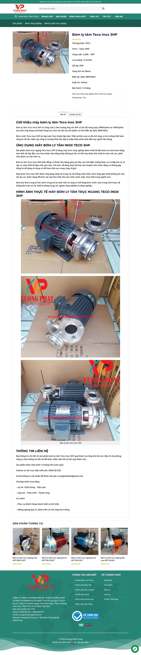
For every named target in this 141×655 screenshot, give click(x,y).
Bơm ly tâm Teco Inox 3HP (28, 127)
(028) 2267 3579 (28, 609)
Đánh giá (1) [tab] (75, 115)
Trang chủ (47, 16)
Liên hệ (119, 16)
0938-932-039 (25, 612)
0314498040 (26, 600)
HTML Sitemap (111, 599)
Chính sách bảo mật (83, 585)
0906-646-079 (38, 612)
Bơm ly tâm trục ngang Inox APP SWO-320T (25, 558)
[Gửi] (103, 9)
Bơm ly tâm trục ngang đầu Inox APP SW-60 (113, 558)
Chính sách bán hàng (83, 604)
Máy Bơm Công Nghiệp (49, 617)
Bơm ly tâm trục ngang (55, 23)
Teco (84, 98)
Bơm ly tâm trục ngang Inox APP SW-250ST (54, 558)
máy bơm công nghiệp (73, 150)
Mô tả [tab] (63, 115)
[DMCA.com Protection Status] (85, 624)
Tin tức (106, 16)
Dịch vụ (94, 16)
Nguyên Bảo (83, 642)
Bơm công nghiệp (33, 23)
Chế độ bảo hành (82, 594)
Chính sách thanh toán (84, 599)
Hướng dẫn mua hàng (84, 580)
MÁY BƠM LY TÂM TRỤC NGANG (74, 192)
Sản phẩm (61, 16)
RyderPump (18, 620)
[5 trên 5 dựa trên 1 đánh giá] (100, 39)
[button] (27, 16)
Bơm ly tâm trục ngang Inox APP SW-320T (83, 558)
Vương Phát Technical (29, 617)
